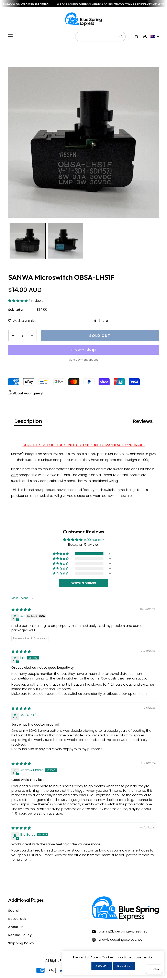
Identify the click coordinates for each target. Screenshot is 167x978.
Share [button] (103, 320)
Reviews (143, 421)
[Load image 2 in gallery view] (65, 241)
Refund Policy (20, 935)
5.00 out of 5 (94, 539)
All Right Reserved (60, 960)
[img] (21, 609)
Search (14, 910)
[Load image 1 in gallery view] (27, 241)
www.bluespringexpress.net (120, 939)
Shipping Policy (21, 943)
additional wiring (105, 480)
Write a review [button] (83, 583)
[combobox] (100, 36)
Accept (102, 966)
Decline (124, 966)
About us (15, 927)
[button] (10, 36)
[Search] (121, 36)
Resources (17, 918)
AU (145, 36)
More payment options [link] (84, 359)
